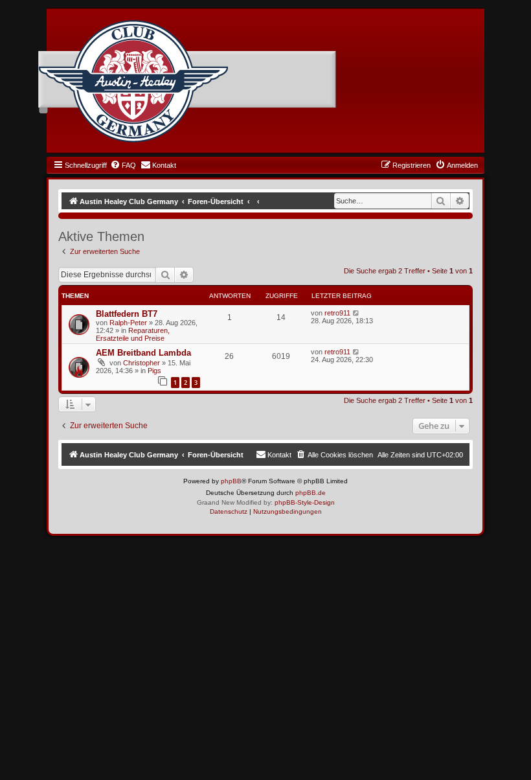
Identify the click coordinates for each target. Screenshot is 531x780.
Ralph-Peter (128, 323)
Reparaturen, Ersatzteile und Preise (133, 334)
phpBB (231, 481)
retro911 (337, 313)
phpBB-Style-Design (305, 502)
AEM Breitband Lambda (143, 353)
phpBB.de (310, 492)
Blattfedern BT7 (126, 314)
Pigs (154, 370)
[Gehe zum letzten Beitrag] (356, 313)
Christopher (141, 363)
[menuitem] (123, 165)
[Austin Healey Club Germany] (133, 81)
